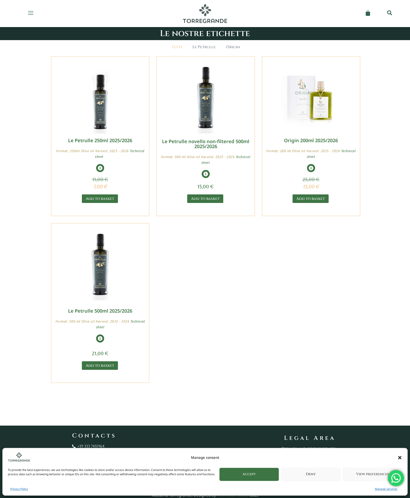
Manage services (386, 489)
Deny (311, 474)
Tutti (177, 47)
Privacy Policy (19, 489)
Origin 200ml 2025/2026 (311, 140)
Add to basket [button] (100, 198)
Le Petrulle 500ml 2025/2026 (100, 311)
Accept (249, 474)
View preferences (372, 474)
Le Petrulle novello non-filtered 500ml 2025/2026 (205, 144)
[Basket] (368, 13)
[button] (399, 457)
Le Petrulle (204, 47)
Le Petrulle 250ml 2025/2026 (100, 140)
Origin (233, 47)
